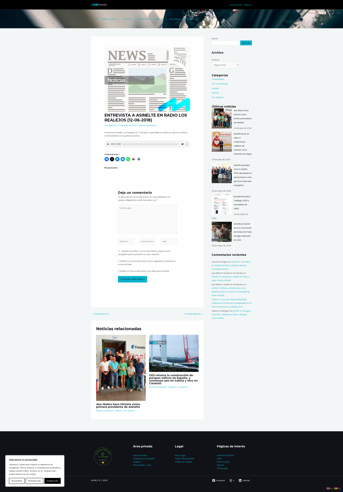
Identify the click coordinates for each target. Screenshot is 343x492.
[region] (34, 471)
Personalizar (16, 481)
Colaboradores (144, 19)
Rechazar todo (34, 481)
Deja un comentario (147, 125)
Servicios (127, 19)
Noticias (159, 19)
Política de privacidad (184, 458)
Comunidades (218, 79)
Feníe (219, 458)
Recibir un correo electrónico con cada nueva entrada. (144, 271)
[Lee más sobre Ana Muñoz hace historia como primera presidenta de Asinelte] (121, 367)
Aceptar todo (52, 481)
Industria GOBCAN (225, 455)
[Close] (61, 457)
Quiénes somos (109, 19)
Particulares (174, 19)
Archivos (215, 59)
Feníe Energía (223, 461)
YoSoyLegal (222, 468)
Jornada (215, 88)
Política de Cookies (183, 461)
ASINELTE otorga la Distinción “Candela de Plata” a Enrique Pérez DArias (231, 314)
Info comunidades (220, 83)
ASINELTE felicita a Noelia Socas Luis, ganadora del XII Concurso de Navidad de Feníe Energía (231, 292)
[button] (117, 19)
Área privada (236, 4)
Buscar (215, 38)
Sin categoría (217, 97)
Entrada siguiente (194, 313)
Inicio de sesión (140, 455)
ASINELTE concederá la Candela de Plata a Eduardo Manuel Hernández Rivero (231, 265)
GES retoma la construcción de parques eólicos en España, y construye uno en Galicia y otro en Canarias (173, 379)
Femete (220, 465)
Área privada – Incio (142, 465)
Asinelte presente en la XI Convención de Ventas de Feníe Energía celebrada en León (243, 231)
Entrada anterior (100, 313)
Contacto (191, 19)
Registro (248, 4)
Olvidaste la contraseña (144, 458)
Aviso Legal (180, 455)
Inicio (95, 19)
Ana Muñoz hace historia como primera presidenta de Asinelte (118, 405)
